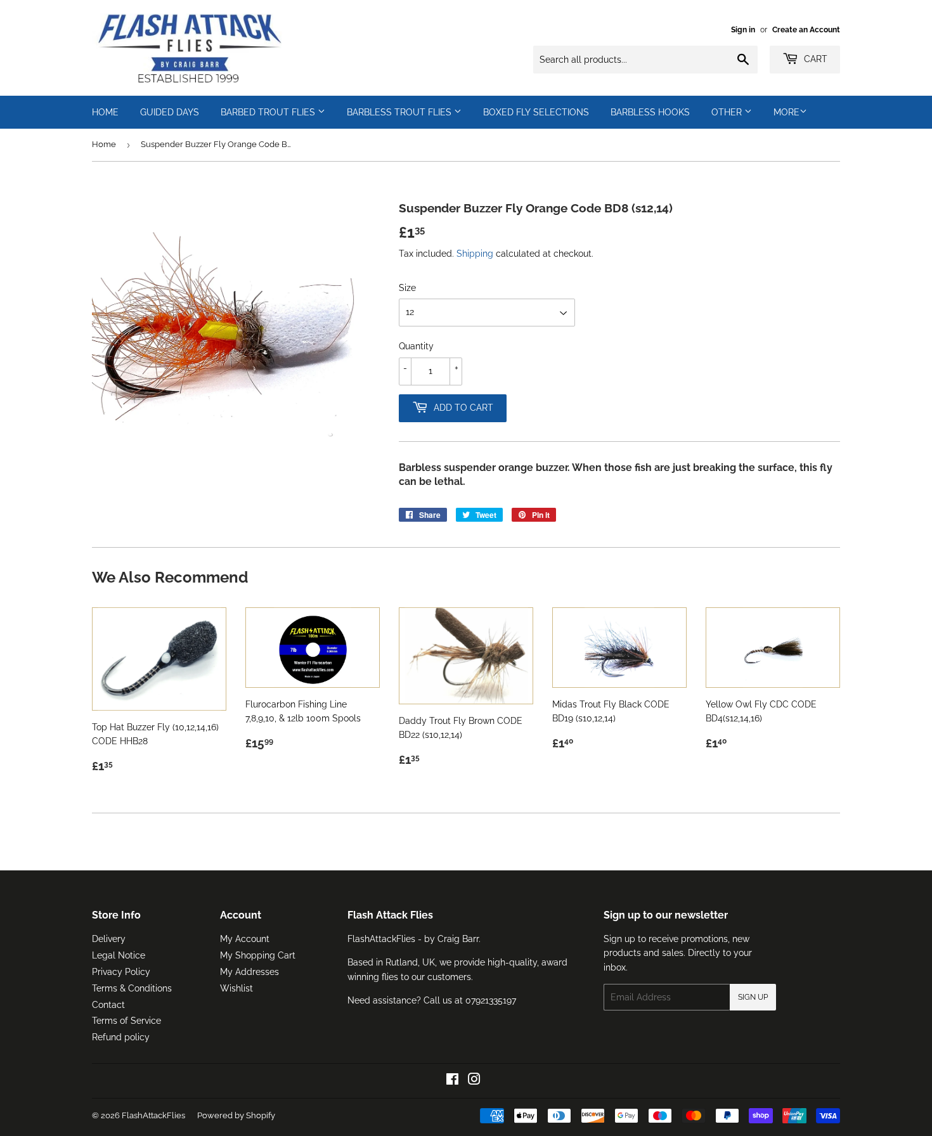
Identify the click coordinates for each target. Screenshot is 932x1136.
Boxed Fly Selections (536, 112)
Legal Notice (118, 955)
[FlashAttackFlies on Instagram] (474, 1081)
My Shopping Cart (257, 955)
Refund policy (121, 1037)
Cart (814, 59)
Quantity (416, 346)
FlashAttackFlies (153, 1115)
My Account (244, 939)
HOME (105, 112)
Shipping (474, 253)
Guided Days (169, 112)
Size (407, 288)
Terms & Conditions (132, 988)
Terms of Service (126, 1021)
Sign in (743, 29)
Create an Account (806, 29)
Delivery (109, 939)
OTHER (727, 112)
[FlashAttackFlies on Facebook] (452, 1081)
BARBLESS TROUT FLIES (400, 112)
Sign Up (753, 997)
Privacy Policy (121, 972)
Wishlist (236, 988)
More (786, 112)
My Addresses (249, 972)
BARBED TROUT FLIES (269, 112)
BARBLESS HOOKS (650, 112)
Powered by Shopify (236, 1115)
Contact (108, 1005)
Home (104, 144)
